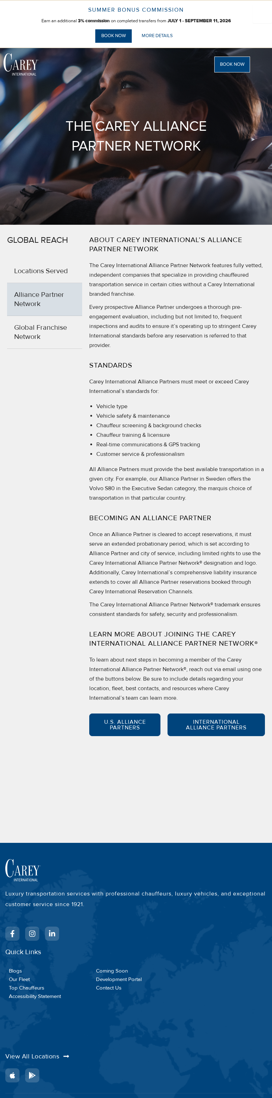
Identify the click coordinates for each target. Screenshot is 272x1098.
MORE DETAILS (157, 36)
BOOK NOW (113, 36)
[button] (240, 64)
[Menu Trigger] (262, 13)
